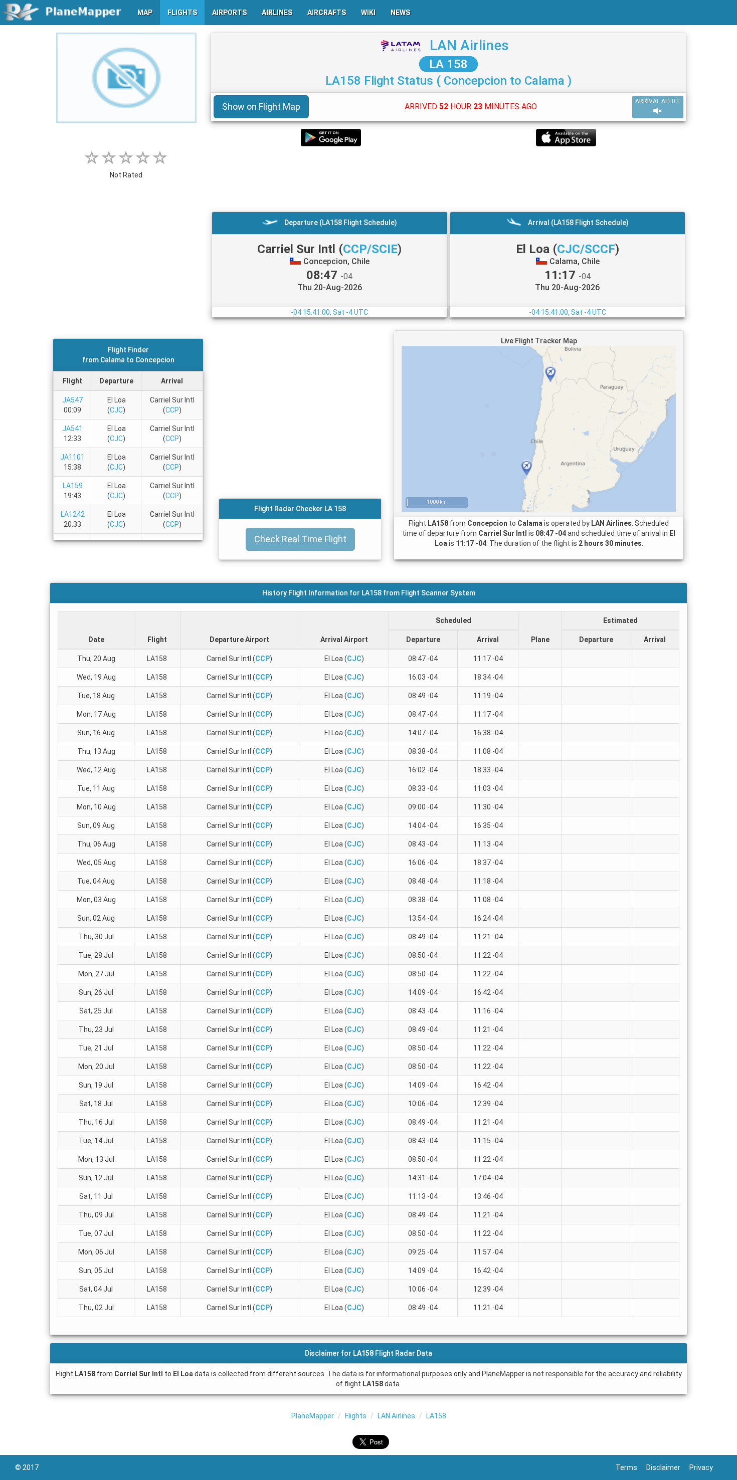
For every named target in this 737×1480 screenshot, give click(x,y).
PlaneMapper (312, 1416)
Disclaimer (667, 1467)
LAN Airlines (469, 45)
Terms (631, 1467)
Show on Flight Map (261, 106)
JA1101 (72, 457)
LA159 (73, 486)
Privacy (705, 1467)
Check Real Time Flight (300, 539)
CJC (116, 410)
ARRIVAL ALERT (657, 101)
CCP (172, 410)
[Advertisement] (448, 178)
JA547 (72, 400)
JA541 (72, 429)
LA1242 (73, 514)
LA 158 (448, 64)
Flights (355, 1416)
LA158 (436, 1416)
